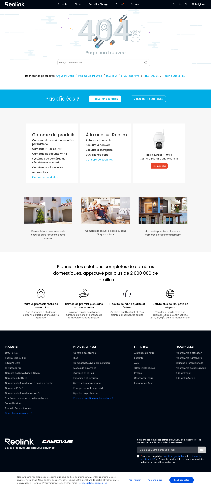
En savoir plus (159, 166)
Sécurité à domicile (98, 145)
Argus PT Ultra (65, 76)
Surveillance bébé (97, 154)
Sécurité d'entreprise (99, 150)
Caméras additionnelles (47, 167)
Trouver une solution (105, 98)
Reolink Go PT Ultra (90, 76)
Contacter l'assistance (148, 98)
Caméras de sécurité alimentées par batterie (53, 142)
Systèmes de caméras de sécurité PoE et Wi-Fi (48, 160)
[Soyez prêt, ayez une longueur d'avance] (15, 4)
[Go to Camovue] (57, 441)
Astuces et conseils (98, 140)
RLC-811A (111, 76)
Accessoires (40, 172)
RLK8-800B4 (151, 76)
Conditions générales (173, 456)
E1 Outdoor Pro (130, 76)
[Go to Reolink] (19, 442)
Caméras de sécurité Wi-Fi (49, 153)
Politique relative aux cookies (92, 483)
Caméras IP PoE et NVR (47, 149)
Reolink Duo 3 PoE (174, 76)
